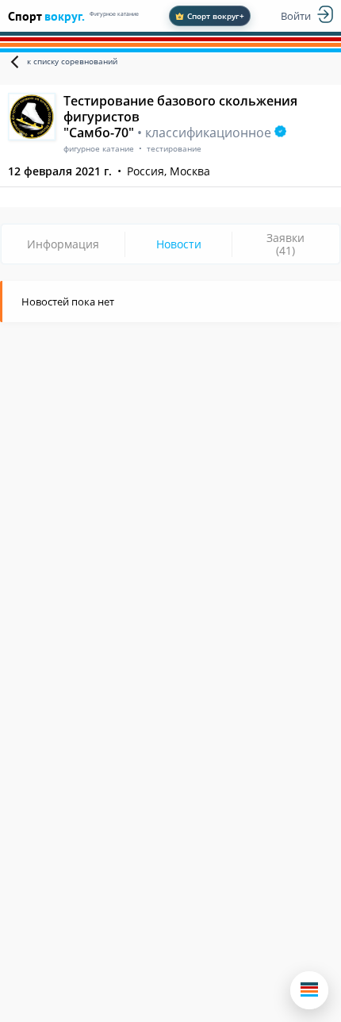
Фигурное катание (114, 13)
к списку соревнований (72, 61)
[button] (309, 990)
